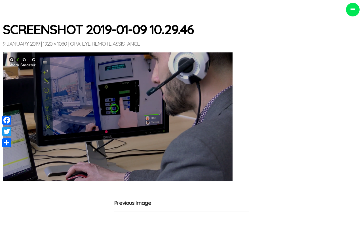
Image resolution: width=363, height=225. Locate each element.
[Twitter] (6, 131)
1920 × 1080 (55, 43)
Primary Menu (353, 9)
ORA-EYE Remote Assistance (105, 43)
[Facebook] (6, 120)
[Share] (6, 142)
